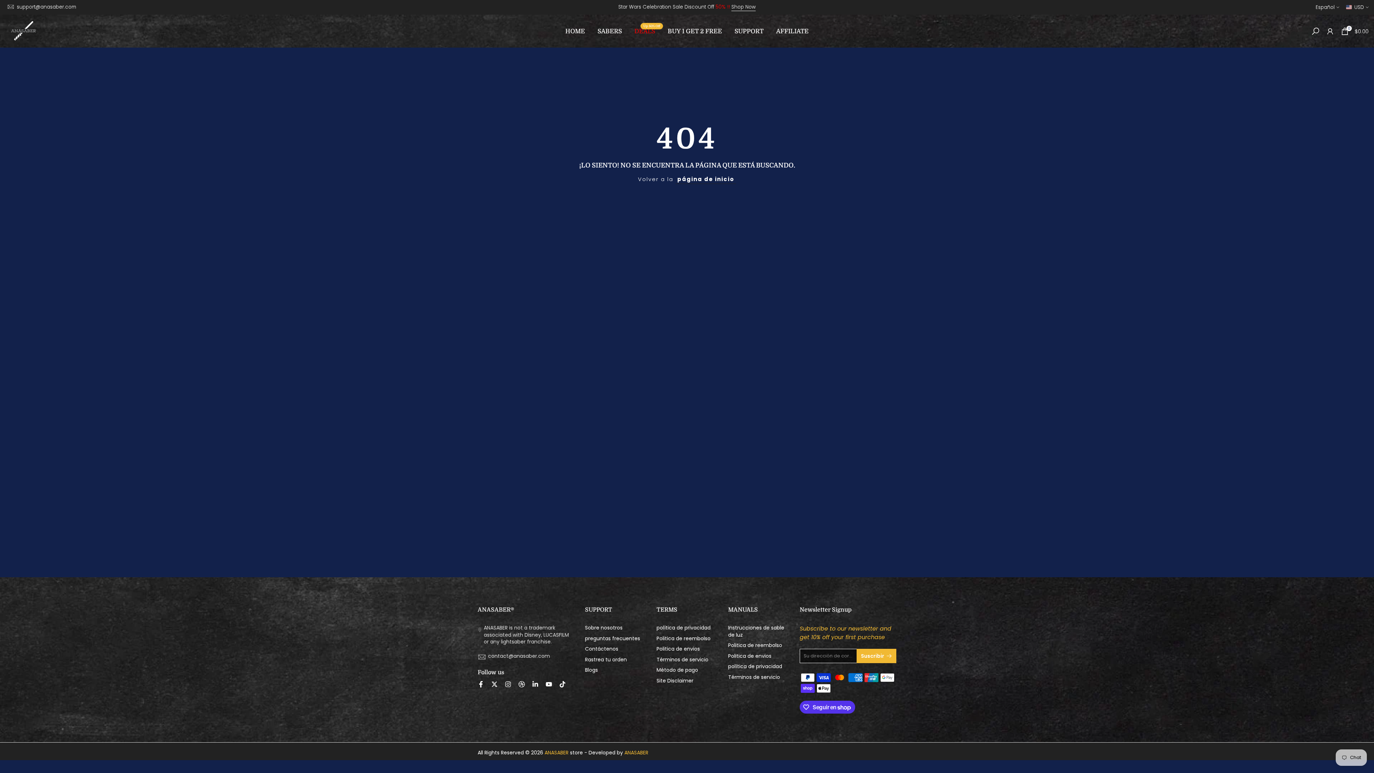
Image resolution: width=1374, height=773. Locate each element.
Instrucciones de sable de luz (756, 631)
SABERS (610, 31)
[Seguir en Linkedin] (535, 684)
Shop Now (743, 7)
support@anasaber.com (46, 7)
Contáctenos (601, 649)
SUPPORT (749, 31)
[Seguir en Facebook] (481, 684)
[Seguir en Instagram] (508, 684)
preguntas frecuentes (612, 638)
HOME (575, 31)
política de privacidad (684, 627)
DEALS (647, 30)
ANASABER (557, 752)
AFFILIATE (792, 31)
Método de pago (677, 670)
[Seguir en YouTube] (549, 684)
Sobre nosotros (604, 627)
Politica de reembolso (684, 638)
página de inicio (705, 179)
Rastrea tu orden (606, 659)
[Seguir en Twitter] (494, 684)
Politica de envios (678, 649)
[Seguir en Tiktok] (562, 684)
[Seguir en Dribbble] (521, 684)
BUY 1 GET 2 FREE (695, 31)
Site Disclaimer (675, 680)
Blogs (591, 670)
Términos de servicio (682, 659)
